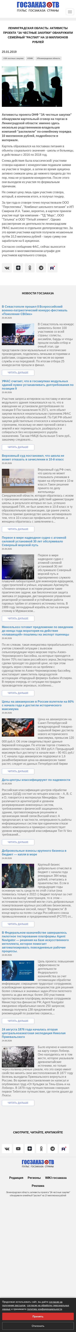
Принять (38, 1316)
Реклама (38, 1185)
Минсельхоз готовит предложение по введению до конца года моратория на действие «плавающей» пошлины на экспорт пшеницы (37, 630)
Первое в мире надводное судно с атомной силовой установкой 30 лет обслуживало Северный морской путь (34, 541)
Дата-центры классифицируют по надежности (36, 779)
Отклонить (38, 1325)
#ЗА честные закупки (13, 58)
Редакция (16, 1177)
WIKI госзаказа (56, 1177)
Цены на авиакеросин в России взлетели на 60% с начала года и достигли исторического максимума (38, 705)
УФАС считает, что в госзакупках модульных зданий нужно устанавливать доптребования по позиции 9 (38, 385)
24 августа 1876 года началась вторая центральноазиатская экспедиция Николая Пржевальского (33, 1033)
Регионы (34, 1177)
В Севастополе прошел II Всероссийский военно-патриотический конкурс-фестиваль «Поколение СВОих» (35, 310)
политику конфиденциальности (44, 1309)
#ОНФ (30, 58)
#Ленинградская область (48, 58)
